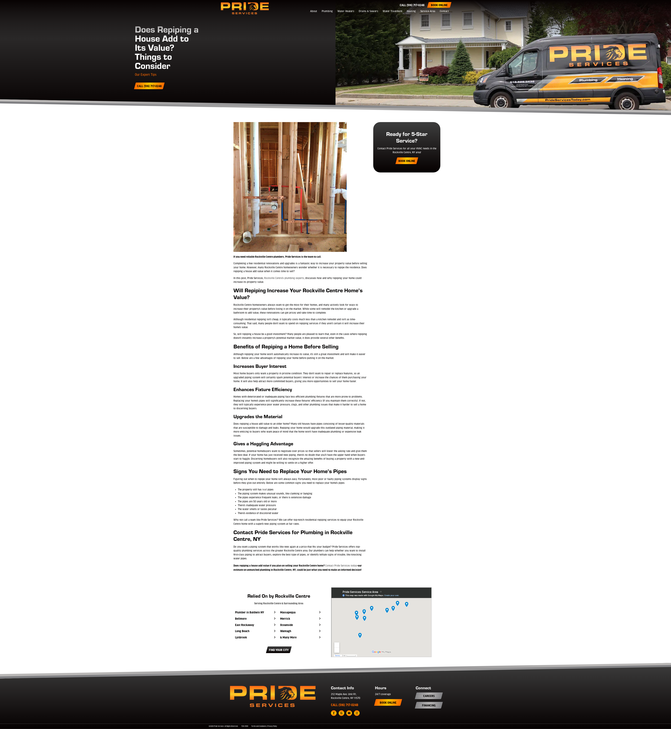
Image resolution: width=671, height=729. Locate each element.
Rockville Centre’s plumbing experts (284, 278)
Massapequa (287, 612)
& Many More (288, 637)
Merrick (285, 618)
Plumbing (327, 11)
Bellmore (241, 618)
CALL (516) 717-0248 (344, 705)
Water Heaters (345, 11)
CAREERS (429, 695)
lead (264, 489)
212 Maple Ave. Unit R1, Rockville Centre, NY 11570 (345, 696)
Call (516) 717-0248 (412, 4)
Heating (411, 11)
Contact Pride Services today (341, 565)
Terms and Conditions (258, 726)
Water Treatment (392, 11)
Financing (429, 705)
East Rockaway (244, 624)
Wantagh (285, 630)
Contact (444, 11)
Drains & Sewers (368, 11)
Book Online (439, 4)
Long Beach (242, 630)
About (313, 11)
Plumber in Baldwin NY (249, 612)
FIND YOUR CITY (279, 649)
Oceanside (286, 624)
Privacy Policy (272, 726)
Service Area (427, 11)
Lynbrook (241, 637)
